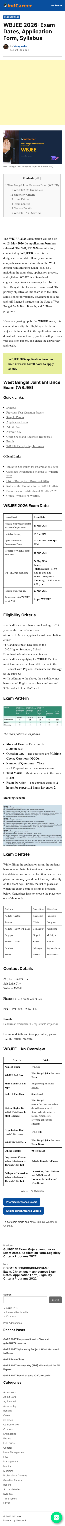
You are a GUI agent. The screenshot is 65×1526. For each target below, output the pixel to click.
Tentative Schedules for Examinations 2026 (32, 467)
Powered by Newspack (14, 1520)
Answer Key (13, 432)
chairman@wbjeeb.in (18, 1024)
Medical (7, 1466)
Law (5, 1456)
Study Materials (12, 1489)
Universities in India (17, 1312)
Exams (7, 1438)
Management (10, 1461)
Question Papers (12, 1480)
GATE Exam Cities (13, 1359)
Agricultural (9, 1401)
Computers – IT (11, 1424)
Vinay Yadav (21, 46)
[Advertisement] (32, 92)
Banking (7, 1410)
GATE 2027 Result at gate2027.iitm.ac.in (26, 1375)
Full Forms (9, 1443)
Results (7, 1484)
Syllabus (11, 407)
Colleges (8, 1420)
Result (10, 441)
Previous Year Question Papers (25, 412)
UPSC (6, 1503)
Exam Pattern (19, 199)
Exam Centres (19, 204)
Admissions (9, 1392)
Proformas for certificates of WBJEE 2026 (31, 491)
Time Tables (10, 1498)
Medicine (8, 1470)
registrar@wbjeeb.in (46, 1024)
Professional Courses (15, 1475)
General (7, 1447)
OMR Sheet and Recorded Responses (29, 437)
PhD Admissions (12, 1323)
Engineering (11, 17)
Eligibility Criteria (22, 194)
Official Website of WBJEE (23, 496)
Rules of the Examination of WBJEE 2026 (32, 486)
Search (7, 1294)
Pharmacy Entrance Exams (21, 1201)
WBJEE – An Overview (25, 213)
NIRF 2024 (12, 1308)
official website (23, 1039)
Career (7, 1415)
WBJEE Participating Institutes (25, 446)
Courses (11, 1316)
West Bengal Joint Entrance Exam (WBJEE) (32, 185)
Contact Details (20, 208)
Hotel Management (14, 1452)
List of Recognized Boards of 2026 (27, 481)
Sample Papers (15, 417)
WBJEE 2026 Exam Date (26, 190)
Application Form (17, 422)
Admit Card (13, 427)
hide (38, 178)
